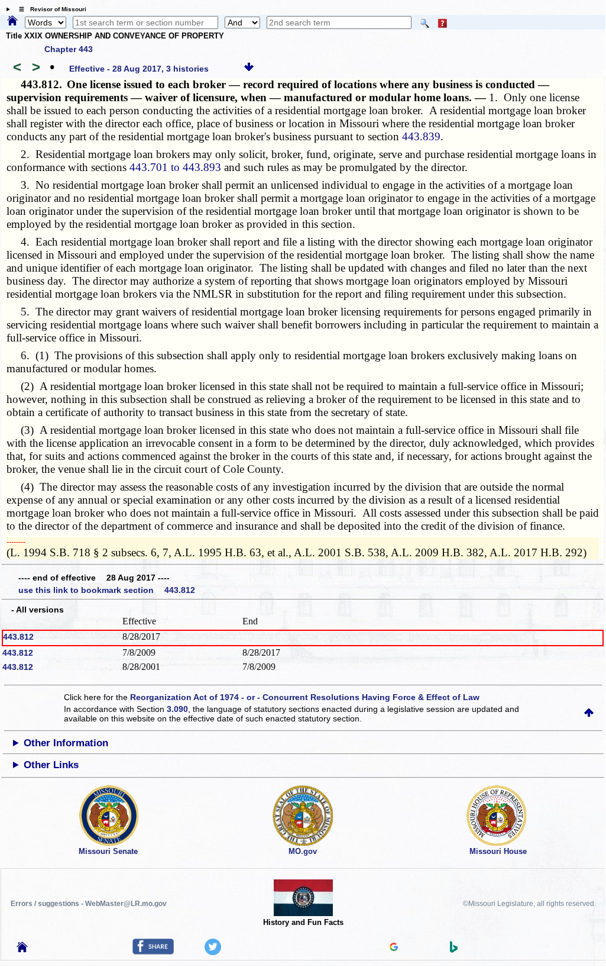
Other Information (66, 743)
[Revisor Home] (22, 949)
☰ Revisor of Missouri (49, 9)
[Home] (12, 21)
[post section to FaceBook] (153, 951)
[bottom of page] (249, 68)
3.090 (177, 709)
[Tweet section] (213, 952)
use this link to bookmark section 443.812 (106, 590)
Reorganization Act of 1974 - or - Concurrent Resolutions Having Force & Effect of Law (304, 697)
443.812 (18, 637)
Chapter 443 (68, 49)
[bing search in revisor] (454, 950)
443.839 (421, 136)
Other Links (51, 765)
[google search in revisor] (394, 948)
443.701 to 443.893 (175, 167)
